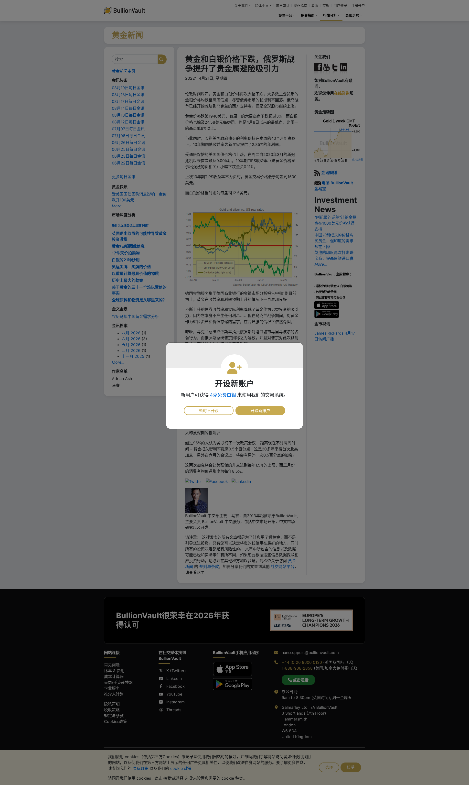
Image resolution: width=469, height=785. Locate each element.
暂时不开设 (209, 410)
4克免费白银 (223, 395)
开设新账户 (260, 410)
